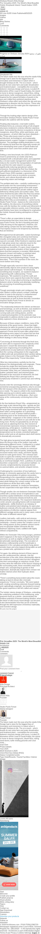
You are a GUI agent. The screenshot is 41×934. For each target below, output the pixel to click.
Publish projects (6, 898)
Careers (3, 914)
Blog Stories (5, 21)
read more (4, 745)
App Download (6, 910)
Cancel (11, 673)
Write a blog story (7, 902)
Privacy (14, 933)
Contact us (4, 908)
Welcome (4, 894)
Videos (3, 17)
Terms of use (5, 933)
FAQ (2, 906)
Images (3, 15)
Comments (4, 26)
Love (2, 24)
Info (1, 19)
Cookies (20, 933)
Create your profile (7, 896)
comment (3, 673)
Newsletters (5, 912)
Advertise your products (9, 916)
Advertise (4, 922)
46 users (9, 819)
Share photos (5, 900)
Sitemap (27, 933)
